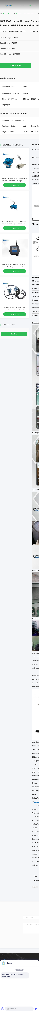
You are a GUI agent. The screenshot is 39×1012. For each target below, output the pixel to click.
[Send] (36, 1008)
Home (22, 5)
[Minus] (36, 963)
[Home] (8, 5)
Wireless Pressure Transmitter (26, 14)
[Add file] (2, 1008)
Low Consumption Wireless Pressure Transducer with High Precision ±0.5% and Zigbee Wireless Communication (14, 224)
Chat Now (14, 65)
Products (33, 5)
